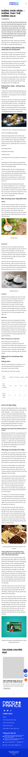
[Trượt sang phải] (17, 693)
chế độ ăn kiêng (12, 166)
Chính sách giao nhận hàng (9, 719)
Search (4, 717)
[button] (26, 3)
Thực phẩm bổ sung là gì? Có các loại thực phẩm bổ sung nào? (13, 681)
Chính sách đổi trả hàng (8, 722)
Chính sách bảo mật (7, 725)
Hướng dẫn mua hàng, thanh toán (11, 728)
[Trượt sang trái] (10, 693)
